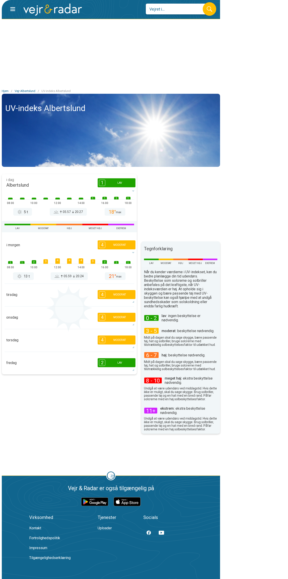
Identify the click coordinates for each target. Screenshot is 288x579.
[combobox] (177, 9)
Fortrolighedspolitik (44, 538)
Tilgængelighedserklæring (50, 558)
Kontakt (35, 528)
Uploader (105, 528)
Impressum (38, 548)
